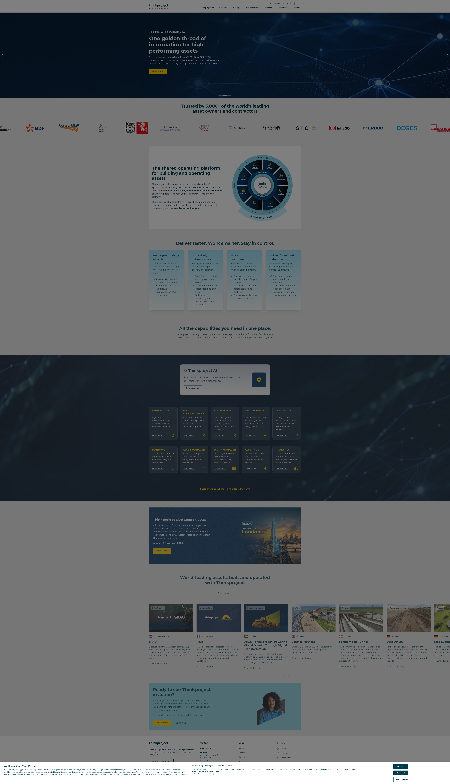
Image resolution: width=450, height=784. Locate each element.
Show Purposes (401, 779)
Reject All (401, 773)
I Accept (400, 766)
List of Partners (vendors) (203, 774)
